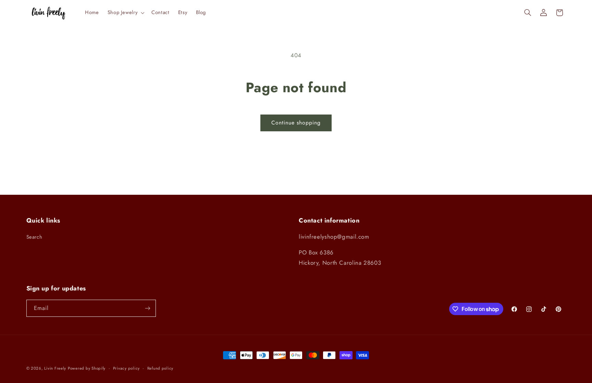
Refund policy (160, 368)
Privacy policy (126, 368)
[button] (125, 12)
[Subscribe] (147, 308)
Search (34, 237)
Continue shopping (296, 123)
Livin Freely (55, 368)
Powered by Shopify (87, 368)
